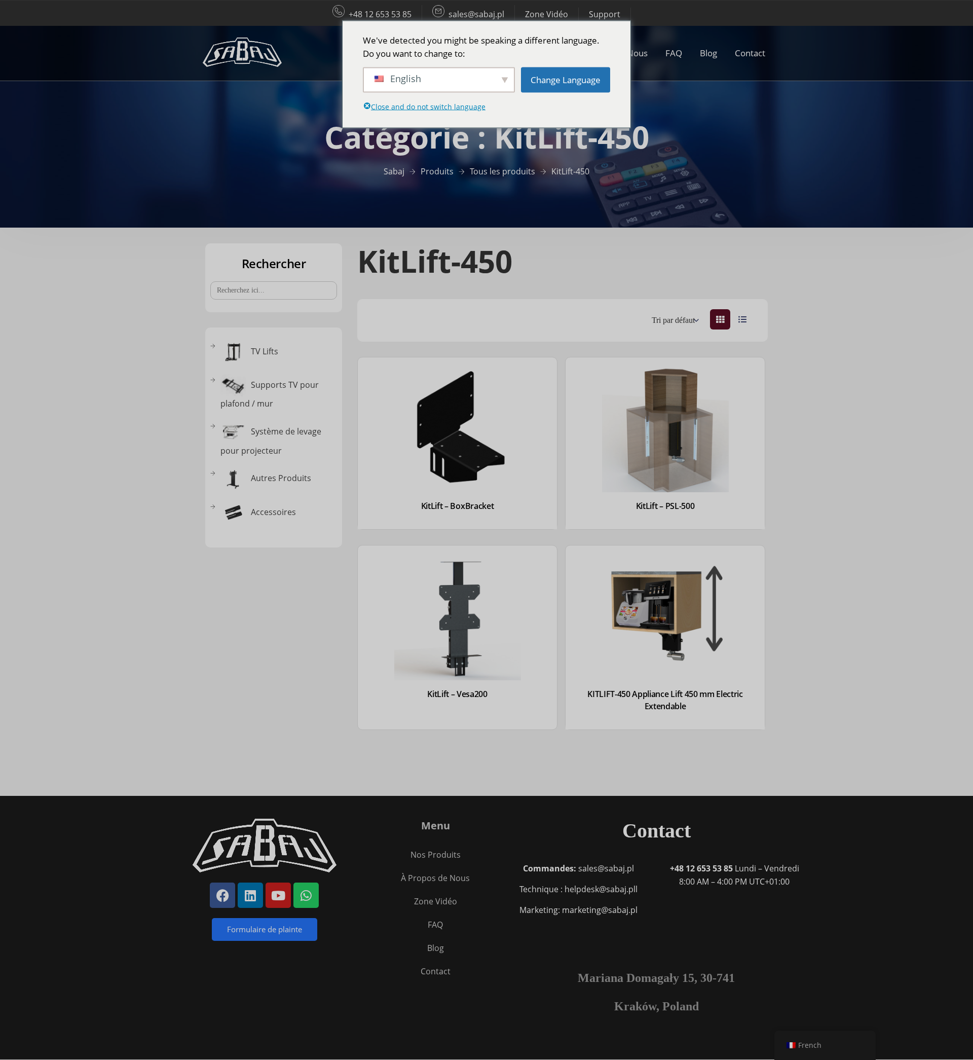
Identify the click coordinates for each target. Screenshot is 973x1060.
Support (604, 14)
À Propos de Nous (435, 878)
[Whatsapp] (306, 895)
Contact (750, 53)
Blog (708, 53)
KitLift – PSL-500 (665, 505)
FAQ (673, 53)
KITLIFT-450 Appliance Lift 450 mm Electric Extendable (665, 700)
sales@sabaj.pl (476, 14)
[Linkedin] (250, 895)
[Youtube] (278, 895)
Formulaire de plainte (264, 929)
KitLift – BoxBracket (457, 505)
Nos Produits (435, 854)
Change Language (566, 79)
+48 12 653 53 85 (380, 14)
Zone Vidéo (546, 14)
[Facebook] (222, 895)
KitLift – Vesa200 (457, 694)
